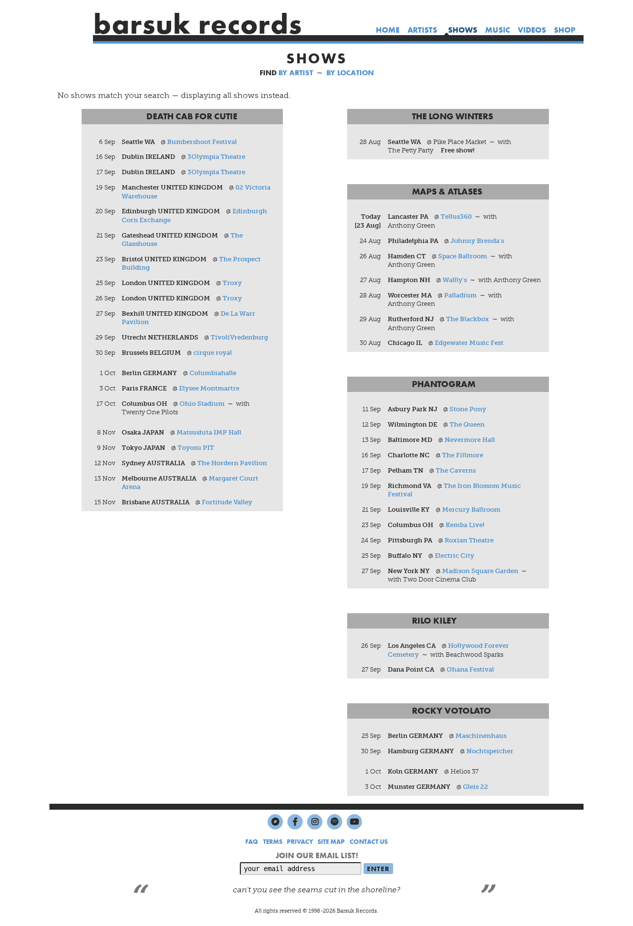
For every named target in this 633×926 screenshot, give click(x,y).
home (388, 30)
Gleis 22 (475, 786)
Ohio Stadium (202, 403)
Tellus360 (456, 216)
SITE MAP (331, 841)
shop (565, 30)
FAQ (251, 841)
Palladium (460, 295)
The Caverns (456, 470)
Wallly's (455, 280)
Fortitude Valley (227, 502)
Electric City (454, 555)
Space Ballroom (462, 256)
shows (462, 30)
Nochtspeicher (489, 751)
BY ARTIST (295, 72)
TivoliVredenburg (239, 337)
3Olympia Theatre (216, 156)
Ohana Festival (470, 669)
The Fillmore (462, 455)
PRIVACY (300, 841)
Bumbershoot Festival (202, 142)
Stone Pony (468, 409)
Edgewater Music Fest (469, 342)
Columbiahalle (212, 373)
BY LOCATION (350, 72)
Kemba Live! (465, 525)
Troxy (232, 283)
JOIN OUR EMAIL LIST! (316, 855)
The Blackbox (467, 319)
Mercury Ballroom (471, 509)
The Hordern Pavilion (232, 463)
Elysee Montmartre (209, 388)
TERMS (272, 841)
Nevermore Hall (470, 439)
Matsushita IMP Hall (209, 432)
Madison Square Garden (480, 571)
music (497, 30)
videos (532, 30)
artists (422, 30)
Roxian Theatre (469, 540)
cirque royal (212, 352)
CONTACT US (369, 841)
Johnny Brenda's (477, 240)
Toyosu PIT (196, 447)
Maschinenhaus (480, 735)
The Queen (467, 424)
